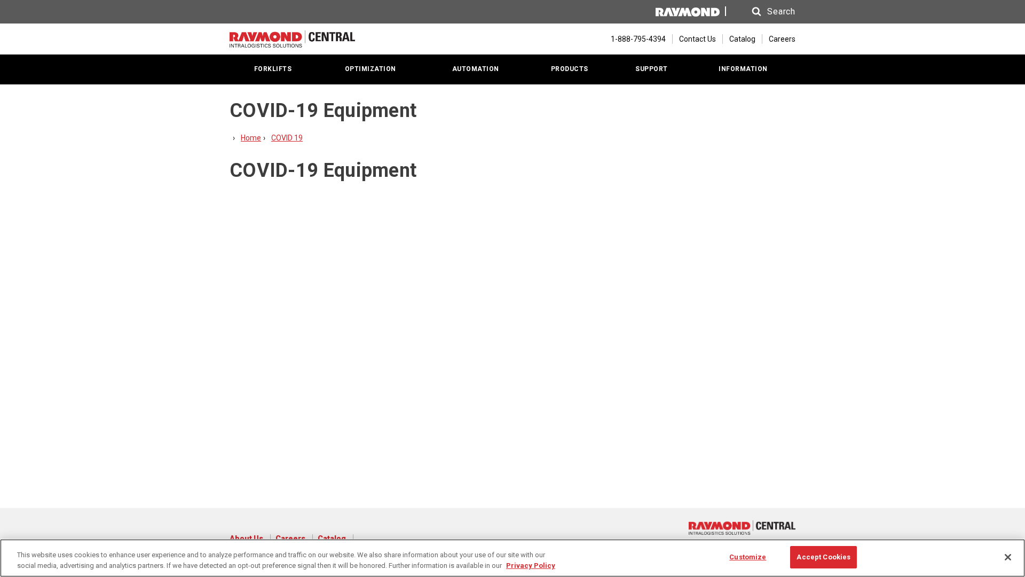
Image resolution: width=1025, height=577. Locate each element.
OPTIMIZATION (370, 69)
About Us (246, 538)
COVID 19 (287, 138)
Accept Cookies (823, 557)
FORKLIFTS (273, 69)
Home (251, 138)
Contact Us (697, 39)
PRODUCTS (569, 69)
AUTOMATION (475, 69)
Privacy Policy (530, 566)
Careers (782, 39)
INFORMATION (743, 69)
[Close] (1008, 557)
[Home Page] (292, 39)
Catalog (742, 39)
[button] (763, 12)
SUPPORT (651, 69)
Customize (747, 557)
